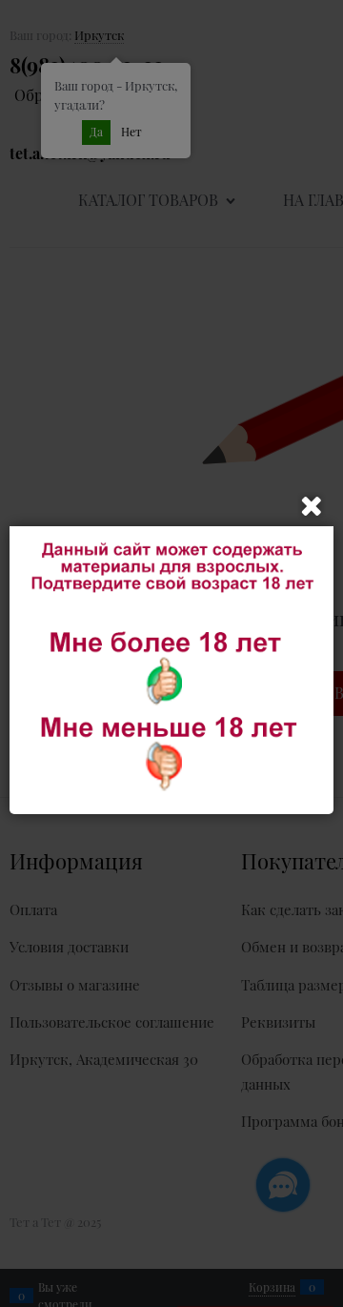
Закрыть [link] (311, 506)
